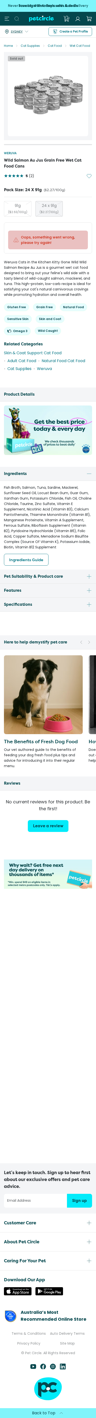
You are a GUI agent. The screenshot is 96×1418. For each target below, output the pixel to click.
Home (8, 46)
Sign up (79, 1200)
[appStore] (18, 1294)
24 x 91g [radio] (49, 208)
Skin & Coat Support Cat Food (33, 353)
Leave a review (48, 825)
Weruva (10, 153)
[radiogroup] (48, 209)
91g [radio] (17, 208)
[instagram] (53, 1368)
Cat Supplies (30, 46)
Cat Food (55, 46)
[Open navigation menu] (7, 19)
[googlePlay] (49, 1294)
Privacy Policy (28, 1343)
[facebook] (43, 1368)
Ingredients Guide (26, 559)
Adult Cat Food (21, 361)
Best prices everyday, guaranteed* (48, 5)
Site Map (67, 1343)
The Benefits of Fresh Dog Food (41, 741)
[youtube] (33, 1368)
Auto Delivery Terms (67, 1333)
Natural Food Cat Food (63, 361)
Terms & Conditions (29, 1333)
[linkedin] (63, 1368)
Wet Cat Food (80, 46)
